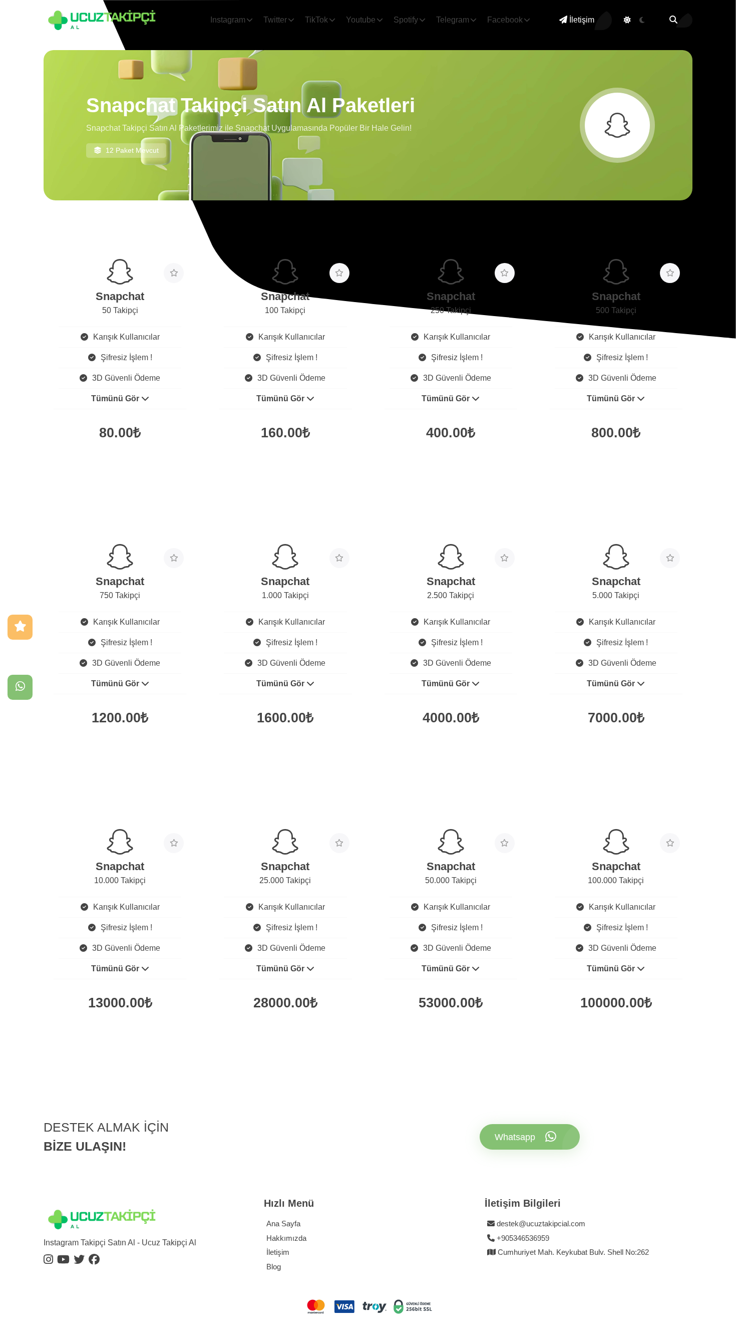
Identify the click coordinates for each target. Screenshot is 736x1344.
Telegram (452, 20)
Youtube (361, 20)
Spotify (406, 20)
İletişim (580, 20)
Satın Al (84, 467)
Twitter (275, 20)
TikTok (316, 20)
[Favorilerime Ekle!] (174, 273)
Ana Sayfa (283, 1223)
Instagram (227, 20)
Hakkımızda (286, 1238)
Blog (273, 1266)
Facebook (505, 20)
